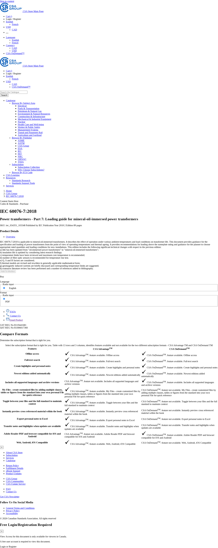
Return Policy (12, 465)
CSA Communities (15, 481)
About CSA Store (14, 452)
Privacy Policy (13, 510)
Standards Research (21, 180)
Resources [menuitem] (11, 178)
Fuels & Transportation (28, 108)
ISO (20, 154)
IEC (20, 151)
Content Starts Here (9, 201)
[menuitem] (118, 106)
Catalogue (10, 460)
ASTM (21, 143)
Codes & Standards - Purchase (14, 204)
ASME (21, 140)
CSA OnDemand (179, 348)
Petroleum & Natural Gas (30, 111)
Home (9, 191)
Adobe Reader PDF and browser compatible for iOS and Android (32, 435)
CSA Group (23, 146)
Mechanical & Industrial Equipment (34, 119)
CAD (14, 29)
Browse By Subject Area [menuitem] (23, 103)
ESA (20, 148)
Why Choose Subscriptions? (31, 170)
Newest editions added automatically (32, 373)
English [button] (9, 21)
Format (3, 292)
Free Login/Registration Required (26, 525)
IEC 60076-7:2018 (15, 196)
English (15, 40)
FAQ (8, 489)
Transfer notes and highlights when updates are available (32, 426)
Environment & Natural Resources (34, 114)
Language (4, 281)
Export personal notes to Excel (32, 419)
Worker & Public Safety (29, 127)
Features (32, 348)
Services (10, 458)
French (15, 24)
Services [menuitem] (10, 186)
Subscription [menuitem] (18, 164)
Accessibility (12, 513)
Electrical (22, 106)
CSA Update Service (16, 484)
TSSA (21, 162)
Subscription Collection (29, 167)
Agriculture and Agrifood (30, 135)
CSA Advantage (102, 348)
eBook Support (13, 471)
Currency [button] (10, 45)
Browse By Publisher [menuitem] (22, 138)
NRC (20, 156)
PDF (7, 301)
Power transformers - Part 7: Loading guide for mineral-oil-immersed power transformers (69, 219)
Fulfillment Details (14, 468)
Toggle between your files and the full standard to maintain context (32, 402)
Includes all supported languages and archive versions (32, 382)
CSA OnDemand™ (15, 53)
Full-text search (32, 360)
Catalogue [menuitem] (10, 100)
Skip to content (7, 1)
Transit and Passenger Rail (30, 132)
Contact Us (11, 491)
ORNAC (22, 159)
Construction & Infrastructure (31, 116)
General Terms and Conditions (20, 508)
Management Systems (28, 130)
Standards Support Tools (23, 183)
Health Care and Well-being (31, 124)
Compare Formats (14, 334)
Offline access (32, 353)
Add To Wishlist (8, 271)
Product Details (9, 231)
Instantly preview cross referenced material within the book (32, 411)
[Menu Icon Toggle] (7, 33)
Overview (10, 236)
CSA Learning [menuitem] (13, 175)
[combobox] (13, 92)
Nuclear (21, 122)
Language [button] (10, 37)
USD (8, 27)
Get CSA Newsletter (9, 496)
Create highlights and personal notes (32, 366)
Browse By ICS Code (22, 172)
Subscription (12, 455)
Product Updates (14, 473)
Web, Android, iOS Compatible (32, 442)
